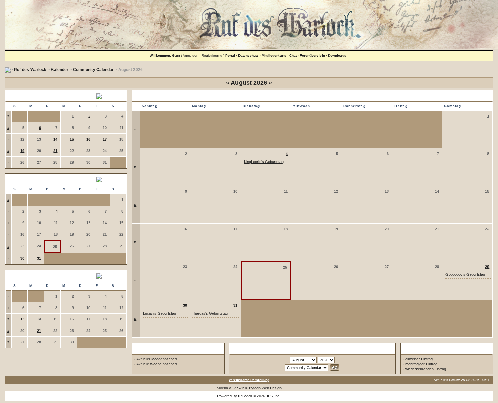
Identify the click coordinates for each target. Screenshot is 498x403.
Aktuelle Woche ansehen (156, 364)
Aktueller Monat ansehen (156, 359)
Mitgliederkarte (274, 55)
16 (88, 139)
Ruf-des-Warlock (30, 69)
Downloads (337, 55)
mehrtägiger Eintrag (421, 364)
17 (105, 139)
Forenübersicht (312, 55)
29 (121, 246)
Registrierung (212, 55)
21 (55, 151)
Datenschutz (248, 55)
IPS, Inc (273, 396)
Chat (293, 55)
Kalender (59, 69)
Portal (230, 55)
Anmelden (191, 55)
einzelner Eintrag (419, 359)
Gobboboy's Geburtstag (465, 274)
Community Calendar (93, 69)
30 (22, 258)
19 (22, 151)
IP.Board (245, 396)
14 (55, 139)
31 (39, 258)
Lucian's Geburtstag (159, 313)
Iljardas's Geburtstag (210, 313)
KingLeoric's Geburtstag (264, 162)
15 (72, 139)
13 (22, 319)
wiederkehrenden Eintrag (425, 369)
